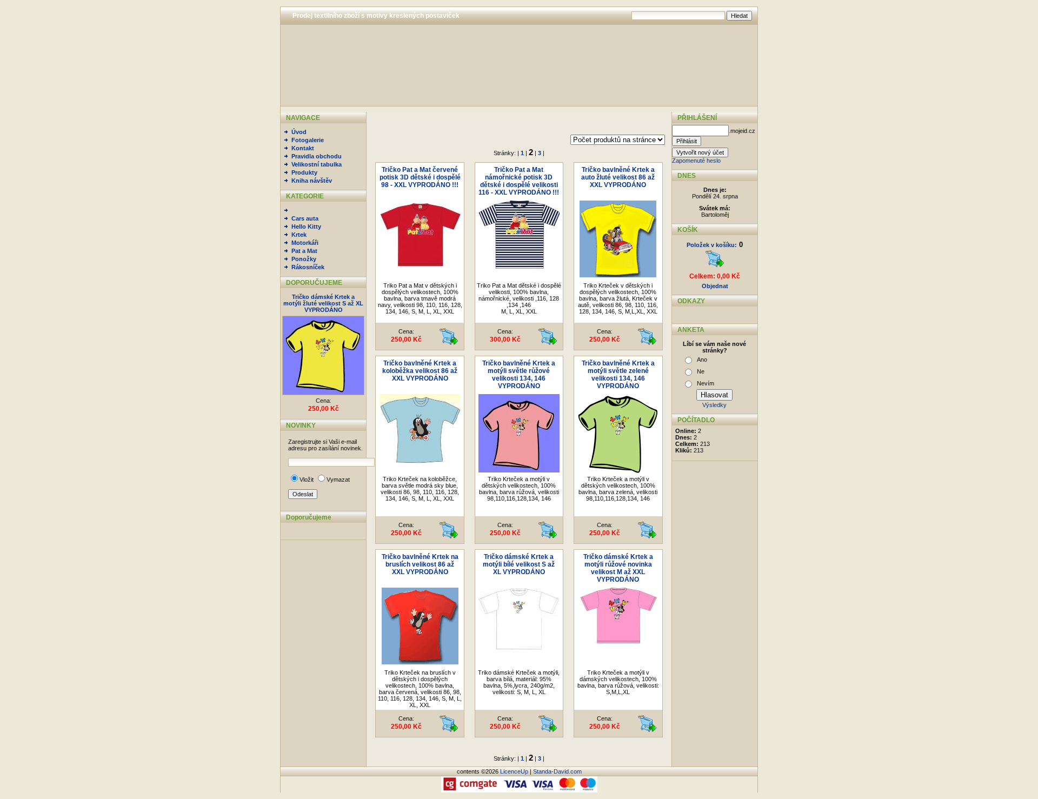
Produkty (304, 172)
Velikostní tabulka (316, 164)
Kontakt (302, 148)
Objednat (715, 286)
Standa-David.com (557, 771)
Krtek (299, 234)
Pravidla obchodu (316, 156)
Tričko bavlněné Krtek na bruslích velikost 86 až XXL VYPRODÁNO (420, 564)
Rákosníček (307, 267)
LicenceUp (514, 771)
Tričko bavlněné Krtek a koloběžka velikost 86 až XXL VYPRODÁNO (419, 370)
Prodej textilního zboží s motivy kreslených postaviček (376, 15)
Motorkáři (304, 242)
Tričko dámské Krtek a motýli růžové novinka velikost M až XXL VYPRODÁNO (618, 568)
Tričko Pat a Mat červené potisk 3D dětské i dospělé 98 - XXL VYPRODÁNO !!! (420, 177)
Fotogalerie (307, 140)
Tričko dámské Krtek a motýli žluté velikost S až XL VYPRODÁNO (323, 303)
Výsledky (714, 405)
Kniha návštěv (311, 180)
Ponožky (303, 259)
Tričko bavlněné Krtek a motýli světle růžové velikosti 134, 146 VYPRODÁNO (518, 374)
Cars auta (304, 218)
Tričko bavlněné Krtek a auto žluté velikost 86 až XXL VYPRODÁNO (618, 177)
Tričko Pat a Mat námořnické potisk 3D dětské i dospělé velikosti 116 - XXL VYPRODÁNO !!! (518, 181)
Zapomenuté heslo (696, 160)
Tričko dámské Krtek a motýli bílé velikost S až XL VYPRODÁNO (519, 564)
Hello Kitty (306, 226)
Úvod (299, 132)
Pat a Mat (304, 251)
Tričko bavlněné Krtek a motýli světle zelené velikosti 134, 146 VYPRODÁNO (618, 374)
